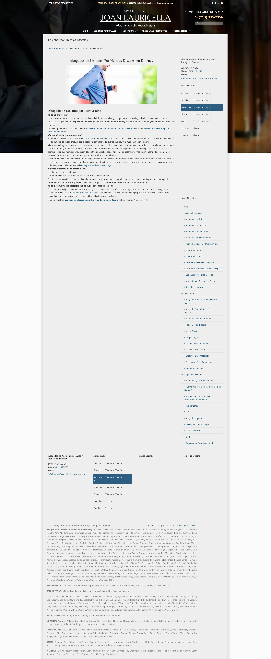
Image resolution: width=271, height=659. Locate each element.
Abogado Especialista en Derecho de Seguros (201, 311)
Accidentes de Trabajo (196, 324)
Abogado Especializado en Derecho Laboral (200, 301)
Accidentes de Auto (194, 219)
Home (50, 48)
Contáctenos (189, 412)
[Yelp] (218, 3)
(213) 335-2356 (130, 3)
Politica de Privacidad (172, 525)
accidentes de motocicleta (120, 128)
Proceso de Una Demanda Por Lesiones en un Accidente (198, 398)
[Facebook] (213, 3)
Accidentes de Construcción (198, 318)
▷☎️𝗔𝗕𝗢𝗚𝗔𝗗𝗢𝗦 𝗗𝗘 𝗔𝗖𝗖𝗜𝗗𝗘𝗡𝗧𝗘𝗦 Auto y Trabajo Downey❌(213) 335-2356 (135, 17)
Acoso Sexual (192, 331)
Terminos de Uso (152, 525)
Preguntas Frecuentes (193, 374)
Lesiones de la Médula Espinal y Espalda (204, 268)
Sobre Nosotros (193, 430)
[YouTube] (221, 3)
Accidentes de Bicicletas (196, 225)
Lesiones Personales (65, 48)
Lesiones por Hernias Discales (199, 274)
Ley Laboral (188, 293)
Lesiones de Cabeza (195, 250)
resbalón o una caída (57, 131)
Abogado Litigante (194, 418)
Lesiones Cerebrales (195, 256)
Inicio (185, 206)
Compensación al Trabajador (199, 362)
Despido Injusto (193, 337)
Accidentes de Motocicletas (198, 237)
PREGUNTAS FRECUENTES (61, 3)
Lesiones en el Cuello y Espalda (200, 262)
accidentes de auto (98, 128)
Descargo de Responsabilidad (199, 443)
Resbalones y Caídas (195, 287)
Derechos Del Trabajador (197, 355)
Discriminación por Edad (197, 343)
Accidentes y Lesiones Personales (201, 380)
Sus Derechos (192, 405)
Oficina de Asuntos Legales (198, 424)
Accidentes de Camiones (197, 231)
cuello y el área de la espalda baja (95, 165)
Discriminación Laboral (196, 349)
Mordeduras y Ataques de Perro (200, 281)
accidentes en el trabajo (155, 128)
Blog (188, 436)
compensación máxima (82, 138)
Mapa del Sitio (190, 525)
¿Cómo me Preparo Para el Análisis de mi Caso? (202, 388)
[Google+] (215, 3)
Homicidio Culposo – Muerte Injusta (202, 244)
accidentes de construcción (84, 192)
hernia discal (106, 138)
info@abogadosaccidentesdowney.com (156, 3)
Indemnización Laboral (196, 368)
